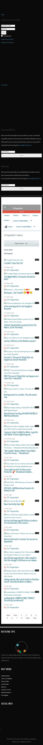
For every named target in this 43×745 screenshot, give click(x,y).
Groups (36, 215)
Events (7, 220)
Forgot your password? (7, 39)
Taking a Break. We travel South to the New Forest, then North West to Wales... (21, 580)
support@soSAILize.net (25, 145)
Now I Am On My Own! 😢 (14, 504)
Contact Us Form (6, 689)
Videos (25, 215)
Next (27, 618)
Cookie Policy (5, 684)
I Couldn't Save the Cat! (13, 263)
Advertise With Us (6, 692)
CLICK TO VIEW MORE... (21, 221)
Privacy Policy (5, 681)
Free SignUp (4, 695)
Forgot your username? (7, 42)
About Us (3, 687)
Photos (16, 215)
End (34, 618)
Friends (7, 215)
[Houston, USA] (12, 714)
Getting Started (5, 676)
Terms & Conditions (6, 678)
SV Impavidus (18, 208)
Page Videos (19, 243)
